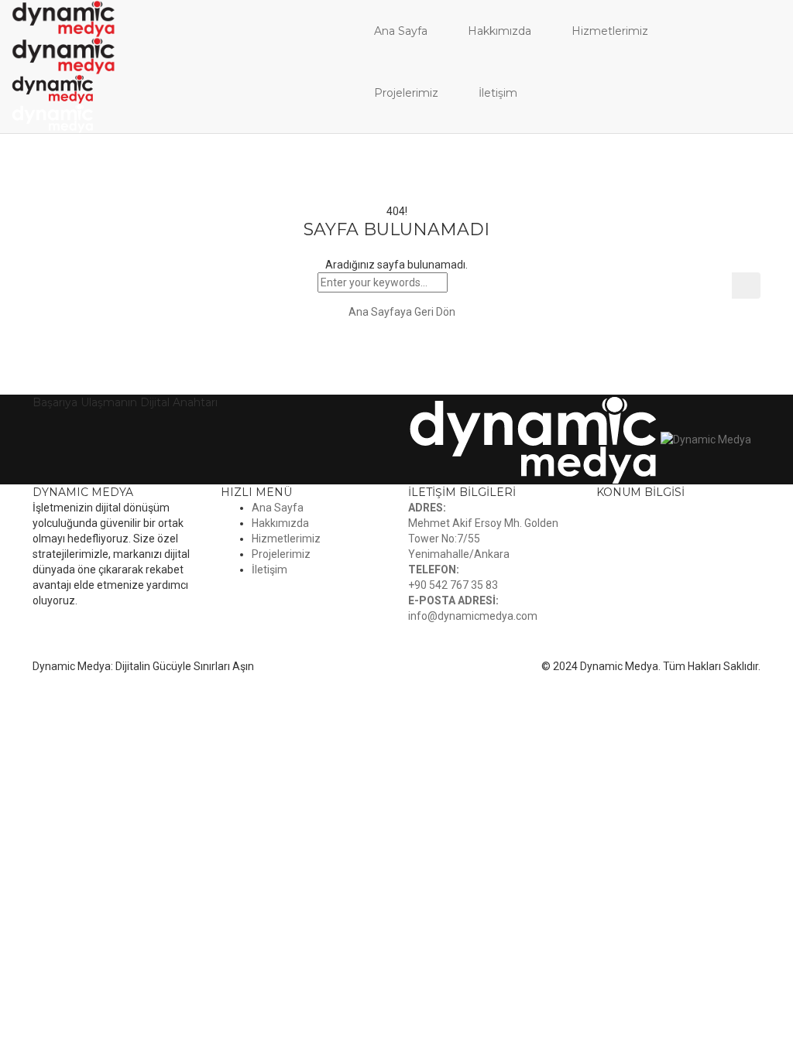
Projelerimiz (406, 93)
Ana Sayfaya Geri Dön (400, 312)
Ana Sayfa (400, 31)
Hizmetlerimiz (610, 31)
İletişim (498, 93)
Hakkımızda (499, 31)
